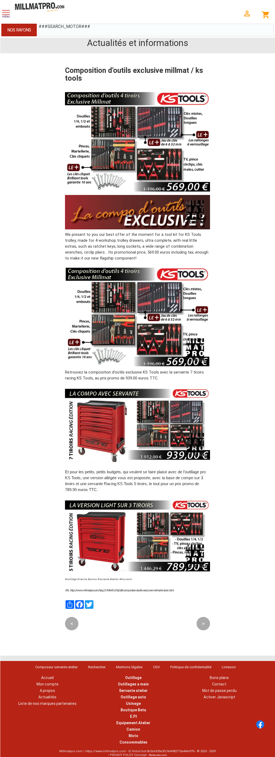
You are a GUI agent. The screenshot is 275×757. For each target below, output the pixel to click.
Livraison (229, 667)
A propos (47, 690)
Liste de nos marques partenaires (47, 703)
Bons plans (219, 678)
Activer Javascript (219, 697)
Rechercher (97, 667)
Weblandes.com (158, 755)
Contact (219, 684)
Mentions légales (129, 667)
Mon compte (48, 684)
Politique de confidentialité (190, 667)
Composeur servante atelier (56, 667)
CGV (156, 667)
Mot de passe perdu (219, 690)
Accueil (47, 678)
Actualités (47, 697)
